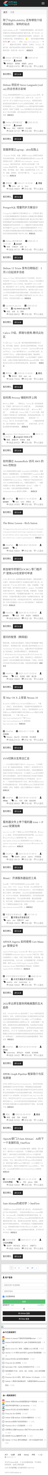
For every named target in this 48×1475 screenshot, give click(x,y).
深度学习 (33, 1245)
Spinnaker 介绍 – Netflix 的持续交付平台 (19, 1367)
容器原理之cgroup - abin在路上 (21, 149)
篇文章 (34, 676)
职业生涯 (16, 1245)
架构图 (17, 63)
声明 (33, 1454)
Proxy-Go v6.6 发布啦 (13, 1363)
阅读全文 (30, 50)
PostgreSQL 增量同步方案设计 (20, 207)
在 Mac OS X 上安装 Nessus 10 (20, 697)
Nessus (9, 737)
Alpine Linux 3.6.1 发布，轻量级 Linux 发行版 (21, 1348)
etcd (25, 376)
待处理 (24, 1117)
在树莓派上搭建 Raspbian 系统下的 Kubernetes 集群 (24, 1429)
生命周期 (35, 1052)
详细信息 (36, 615)
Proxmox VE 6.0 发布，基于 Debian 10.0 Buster (22, 1377)
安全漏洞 (33, 737)
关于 (6, 1454)
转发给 (22, 440)
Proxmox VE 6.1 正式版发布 (15, 1425)
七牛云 (14, 1467)
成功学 (9, 1245)
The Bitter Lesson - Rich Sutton (20, 523)
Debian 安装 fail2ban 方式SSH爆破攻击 (19, 1417)
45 (32, 1267)
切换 (25, 800)
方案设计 (15, 247)
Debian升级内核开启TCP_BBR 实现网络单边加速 (23, 1342)
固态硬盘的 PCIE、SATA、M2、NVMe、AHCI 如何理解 (25, 1371)
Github (26, 1454)
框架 (8, 1117)
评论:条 (28, 66)
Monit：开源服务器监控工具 (19, 878)
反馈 (19, 1454)
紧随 (22, 311)
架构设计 (10, 63)
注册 (12, 1305)
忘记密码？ (41, 1305)
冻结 (13, 311)
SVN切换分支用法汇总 (16, 758)
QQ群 (13, 1454)
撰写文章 (17, 74)
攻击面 (27, 1052)
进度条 (17, 856)
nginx (9, 920)
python (30, 856)
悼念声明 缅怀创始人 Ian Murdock (17, 1405)
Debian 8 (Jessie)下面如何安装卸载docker (20, 1338)
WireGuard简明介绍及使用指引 (16, 1421)
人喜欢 (39, 66)
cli (33, 502)
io (22, 186)
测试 (13, 128)
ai (16, 548)
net (18, 186)
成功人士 (25, 1245)
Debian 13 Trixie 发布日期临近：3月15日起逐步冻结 (24, 1440)
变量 (28, 440)
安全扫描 (24, 737)
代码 (22, 615)
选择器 (22, 676)
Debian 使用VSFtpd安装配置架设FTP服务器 (21, 1401)
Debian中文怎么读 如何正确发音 (17, 1359)
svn (16, 800)
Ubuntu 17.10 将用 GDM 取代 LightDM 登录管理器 (23, 1352)
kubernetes (23, 982)
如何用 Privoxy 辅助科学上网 (20, 397)
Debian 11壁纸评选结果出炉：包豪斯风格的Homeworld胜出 (25, 1383)
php (14, 920)
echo (14, 186)
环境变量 (38, 856)
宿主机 (14, 376)
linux (8, 128)
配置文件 (15, 440)
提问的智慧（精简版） (16, 637)
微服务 (24, 63)
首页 (5, 12)
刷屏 (28, 676)
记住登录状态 (10, 1296)
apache (9, 982)
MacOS (16, 737)
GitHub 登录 (25, 1313)
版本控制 (32, 800)
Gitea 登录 (24, 1319)
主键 (21, 247)
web (17, 502)
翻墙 (8, 440)
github (30, 63)
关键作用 (20, 128)
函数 (13, 1117)
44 (28, 1267)
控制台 (28, 502)
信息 (8, 247)
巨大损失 (28, 128)
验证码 (28, 615)
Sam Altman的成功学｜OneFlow (21, 1203)
